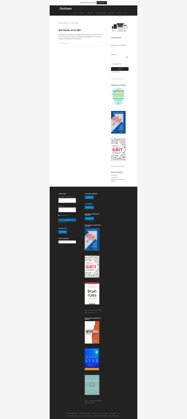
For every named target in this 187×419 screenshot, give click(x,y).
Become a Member (84, 413)
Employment (104, 413)
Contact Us (89, 207)
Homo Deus (114, 175)
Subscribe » (102, 2)
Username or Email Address (118, 45)
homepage (63, 36)
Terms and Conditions (113, 416)
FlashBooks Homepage (101, 416)
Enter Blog (89, 218)
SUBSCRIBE (63, 232)
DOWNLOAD (89, 197)
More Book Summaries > (118, 166)
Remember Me (117, 64)
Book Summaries (72, 413)
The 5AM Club (114, 177)
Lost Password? (115, 72)
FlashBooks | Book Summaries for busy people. (65, 8)
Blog (118, 413)
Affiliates (112, 413)
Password (113, 54)
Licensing (95, 413)
